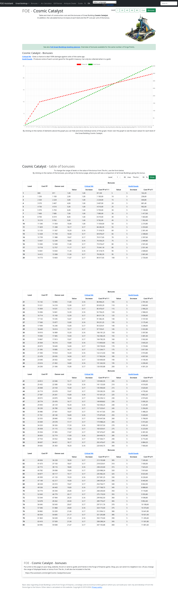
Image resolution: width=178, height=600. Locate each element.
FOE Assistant (6, 3)
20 (122, 10)
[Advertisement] (89, 149)
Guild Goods (133, 186)
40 (127, 10)
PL (85, 3)
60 (132, 10)
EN (89, 3)
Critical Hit (89, 186)
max (129, 177)
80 (137, 10)
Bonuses (151, 10)
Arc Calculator (46, 3)
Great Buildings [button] (22, 3)
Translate (110, 5)
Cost (143, 10)
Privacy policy (97, 587)
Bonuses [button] (34, 3)
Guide (80, 3)
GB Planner (57, 3)
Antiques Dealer (70, 3)
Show (152, 177)
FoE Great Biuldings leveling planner (65, 47)
